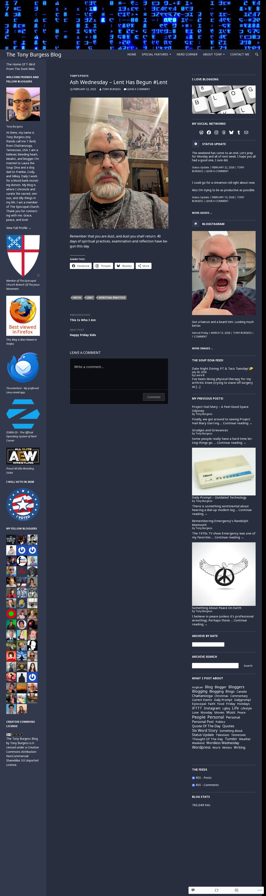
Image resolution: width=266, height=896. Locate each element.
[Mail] (246, 132)
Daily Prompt (223, 700)
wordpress (201, 747)
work (216, 747)
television (222, 735)
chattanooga (202, 696)
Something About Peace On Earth (216, 608)
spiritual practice (112, 297)
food (220, 703)
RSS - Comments (207, 785)
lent (90, 297)
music (230, 712)
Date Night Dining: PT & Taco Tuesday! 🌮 (222, 368)
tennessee (238, 735)
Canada (241, 691)
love (195, 712)
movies (219, 712)
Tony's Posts (79, 76)
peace (241, 712)
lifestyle (246, 708)
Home (131, 54)
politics (220, 722)
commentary (239, 696)
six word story (205, 730)
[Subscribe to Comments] (193, 785)
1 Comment (199, 336)
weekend (198, 743)
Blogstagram (213, 224)
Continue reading (237, 423)
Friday (230, 704)
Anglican (197, 687)
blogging (199, 691)
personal (215, 717)
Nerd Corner (187, 54)
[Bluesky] (231, 132)
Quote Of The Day (206, 726)
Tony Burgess (111, 89)
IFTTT (197, 708)
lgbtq (226, 708)
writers (227, 747)
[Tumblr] (238, 132)
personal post (203, 722)
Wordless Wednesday (222, 743)
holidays (243, 703)
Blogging (216, 691)
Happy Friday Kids (83, 332)
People (199, 717)
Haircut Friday (200, 333)
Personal (233, 717)
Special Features (155, 54)
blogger (221, 687)
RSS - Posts (204, 778)
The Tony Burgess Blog (33, 54)
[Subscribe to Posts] (193, 778)
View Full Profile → (18, 228)
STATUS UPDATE (214, 144)
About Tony (212, 54)
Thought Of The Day (207, 739)
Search (248, 665)
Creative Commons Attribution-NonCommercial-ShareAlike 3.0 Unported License (22, 756)
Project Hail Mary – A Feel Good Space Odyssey (220, 409)
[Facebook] (208, 132)
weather (245, 739)
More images (202, 348)
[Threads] (223, 132)
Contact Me (239, 54)
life (235, 708)
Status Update (200, 167)
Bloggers (236, 687)
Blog (209, 687)
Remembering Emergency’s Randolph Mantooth (220, 523)
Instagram (212, 708)
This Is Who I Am (83, 317)
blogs (230, 691)
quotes (228, 726)
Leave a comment (138, 89)
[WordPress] (201, 132)
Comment (153, 397)
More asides (202, 213)
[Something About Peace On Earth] (224, 574)
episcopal (199, 703)
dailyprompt (242, 700)
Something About (231, 731)
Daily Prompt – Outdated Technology (219, 497)
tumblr (231, 739)
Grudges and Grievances (210, 430)
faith (77, 297)
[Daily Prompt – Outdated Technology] (224, 472)
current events (202, 700)
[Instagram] (216, 132)
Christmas (221, 696)
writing (239, 748)
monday (206, 712)
